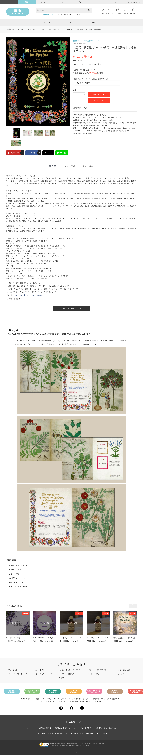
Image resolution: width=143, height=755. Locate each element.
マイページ (133, 13)
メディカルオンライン (134, 2)
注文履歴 (118, 13)
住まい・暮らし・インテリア (70, 670)
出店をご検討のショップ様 (57, 733)
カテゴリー (48, 22)
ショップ (71, 22)
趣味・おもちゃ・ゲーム (34, 289)
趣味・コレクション (51, 289)
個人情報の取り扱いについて (65, 728)
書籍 (34, 29)
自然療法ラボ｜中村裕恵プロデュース (17, 29)
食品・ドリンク (40, 670)
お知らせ (125, 13)
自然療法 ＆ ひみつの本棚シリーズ (50, 29)
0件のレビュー (79, 64)
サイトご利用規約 (85, 728)
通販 (26, 2)
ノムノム (106, 733)
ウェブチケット (44, 2)
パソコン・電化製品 (67, 674)
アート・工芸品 (93, 674)
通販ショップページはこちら (71, 308)
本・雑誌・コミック (67, 289)
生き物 (61, 678)
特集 (94, 22)
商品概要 (53, 166)
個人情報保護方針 (45, 728)
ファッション (13, 670)
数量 (74, 90)
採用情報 (89, 733)
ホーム (9, 2)
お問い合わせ (88, 166)
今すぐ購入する (98, 94)
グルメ (80, 2)
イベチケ (62, 2)
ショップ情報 (69, 166)
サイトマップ (31, 728)
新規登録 (46, 14)
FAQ (97, 733)
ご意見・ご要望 (39, 733)
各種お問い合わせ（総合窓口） (106, 728)
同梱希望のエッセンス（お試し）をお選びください (92, 79)
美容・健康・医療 (124, 670)
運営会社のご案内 (77, 733)
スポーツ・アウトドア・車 (17, 674)
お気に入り (109, 13)
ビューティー (98, 2)
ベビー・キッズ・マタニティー (99, 670)
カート (102, 13)
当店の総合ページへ (81, 43)
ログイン (53, 14)
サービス (121, 674)
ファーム (116, 2)
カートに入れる (98, 100)
